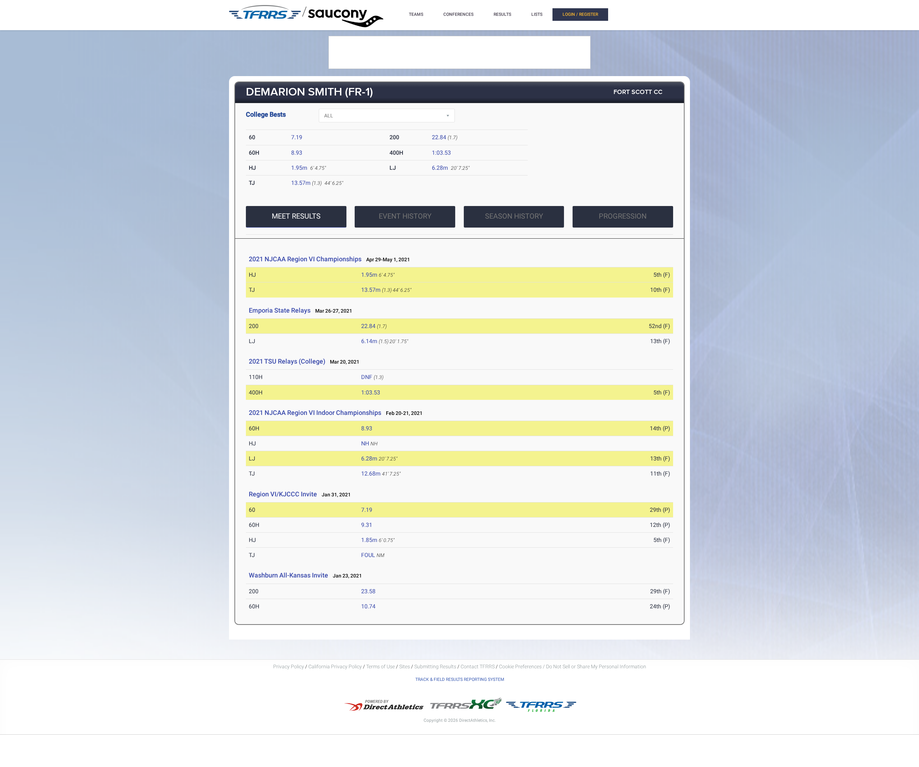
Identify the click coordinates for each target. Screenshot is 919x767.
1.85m (369, 540)
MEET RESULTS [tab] (296, 216)
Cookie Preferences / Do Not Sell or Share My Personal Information (572, 666)
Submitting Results (435, 666)
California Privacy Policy (335, 666)
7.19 (296, 137)
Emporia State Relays (280, 310)
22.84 (439, 137)
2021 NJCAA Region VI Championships (305, 259)
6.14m (369, 341)
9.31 (366, 525)
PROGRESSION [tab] (623, 216)
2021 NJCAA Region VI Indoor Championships (315, 412)
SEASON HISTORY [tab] (514, 216)
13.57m (301, 182)
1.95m (299, 167)
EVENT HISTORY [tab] (405, 216)
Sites (404, 666)
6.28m (440, 167)
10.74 (368, 606)
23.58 (368, 591)
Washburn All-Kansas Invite (288, 575)
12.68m (371, 473)
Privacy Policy (288, 666)
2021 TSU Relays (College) (287, 361)
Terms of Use (380, 666)
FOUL (368, 555)
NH (365, 443)
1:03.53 (441, 152)
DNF (366, 377)
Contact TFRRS (478, 666)
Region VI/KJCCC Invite (283, 494)
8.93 (296, 152)
